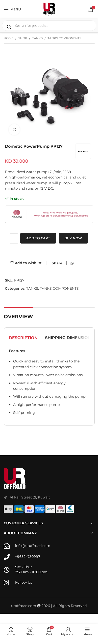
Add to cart (38, 238)
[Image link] (15, 478)
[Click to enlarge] (14, 129)
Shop (22, 38)
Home (8, 38)
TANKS (37, 38)
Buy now (73, 238)
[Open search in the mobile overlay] (49, 26)
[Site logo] (49, 9)
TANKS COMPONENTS (64, 38)
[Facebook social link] (66, 263)
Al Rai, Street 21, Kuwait (30, 497)
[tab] (23, 338)
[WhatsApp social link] (72, 263)
